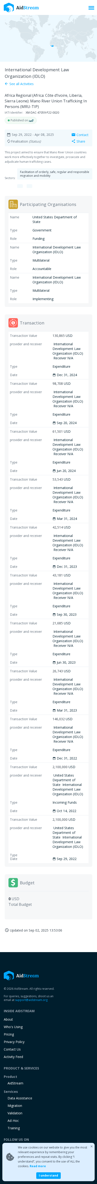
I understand (48, 1175)
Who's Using (13, 1027)
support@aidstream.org (31, 1000)
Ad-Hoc (13, 1120)
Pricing (9, 1034)
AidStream (15, 1083)
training (14, 1128)
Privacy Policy (14, 1042)
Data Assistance (20, 1098)
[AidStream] (21, 975)
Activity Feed (13, 1056)
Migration (15, 1105)
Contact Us (12, 1049)
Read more (38, 1166)
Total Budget (20, 904)
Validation (15, 1113)
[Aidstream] (21, 7)
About (8, 1019)
